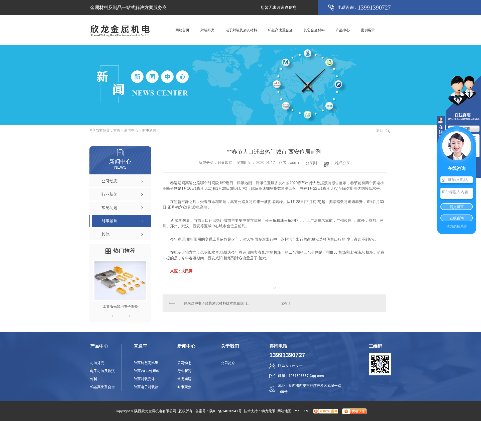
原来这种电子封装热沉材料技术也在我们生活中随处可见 (218, 303)
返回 (380, 130)
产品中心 (343, 30)
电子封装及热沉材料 (241, 30)
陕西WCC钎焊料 (147, 371)
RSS (297, 411)
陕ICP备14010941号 (225, 411)
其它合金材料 (314, 30)
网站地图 (284, 411)
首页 (116, 130)
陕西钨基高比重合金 (149, 363)
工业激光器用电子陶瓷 (120, 306)
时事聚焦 (149, 130)
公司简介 (228, 363)
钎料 (93, 379)
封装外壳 (207, 30)
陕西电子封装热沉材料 (149, 387)
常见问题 (184, 379)
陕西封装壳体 (144, 379)
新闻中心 (131, 130)
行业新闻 (184, 371)
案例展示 (368, 30)
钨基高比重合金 (280, 30)
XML (307, 411)
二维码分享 (340, 163)
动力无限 (268, 411)
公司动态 (184, 363)
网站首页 (182, 30)
